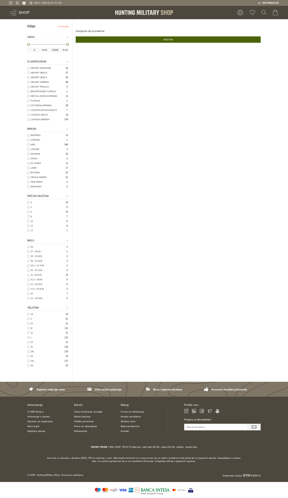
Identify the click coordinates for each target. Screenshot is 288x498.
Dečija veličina (38, 195)
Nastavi (168, 39)
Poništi (65, 26)
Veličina (33, 307)
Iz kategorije (36, 61)
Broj (30, 240)
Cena (30, 37)
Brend (31, 128)
